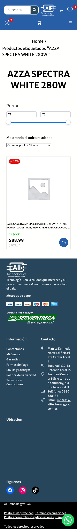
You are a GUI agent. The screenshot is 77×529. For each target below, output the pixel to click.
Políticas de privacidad (18, 513)
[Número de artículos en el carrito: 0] (39, 23)
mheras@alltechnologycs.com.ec (59, 404)
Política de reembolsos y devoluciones (29, 517)
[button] (68, 520)
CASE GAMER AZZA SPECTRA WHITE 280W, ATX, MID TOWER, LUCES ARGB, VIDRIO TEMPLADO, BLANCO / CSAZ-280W (37, 227)
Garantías (62, 517)
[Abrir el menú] (70, 22)
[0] (70, 10)
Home (38, 41)
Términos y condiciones (50, 513)
